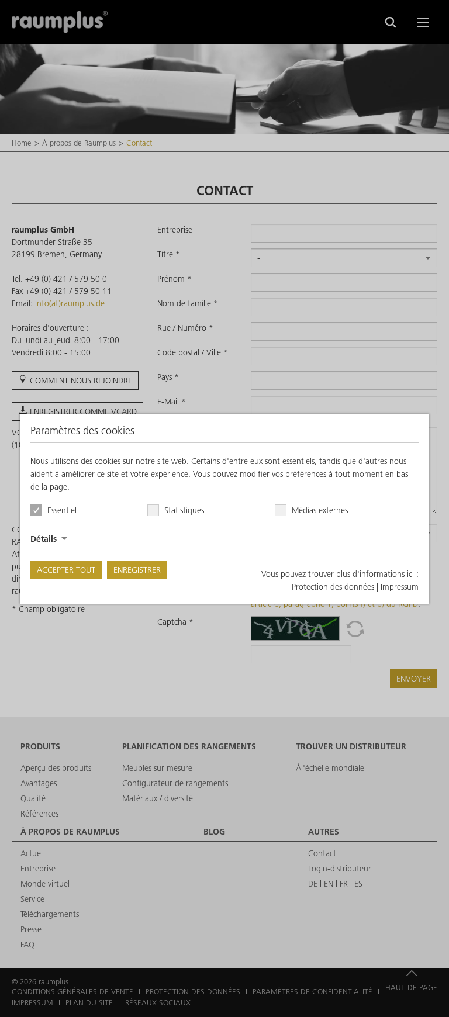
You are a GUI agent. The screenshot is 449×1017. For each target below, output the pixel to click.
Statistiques (184, 510)
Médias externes (320, 510)
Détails (43, 539)
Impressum (400, 587)
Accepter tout (66, 570)
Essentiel (62, 510)
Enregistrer (137, 570)
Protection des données (333, 587)
